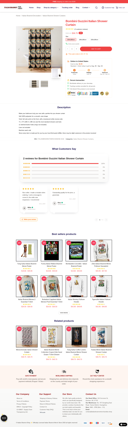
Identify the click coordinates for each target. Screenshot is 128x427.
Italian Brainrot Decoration (31, 16)
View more (64, 313)
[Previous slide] (19, 49)
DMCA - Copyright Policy (24, 407)
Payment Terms (45, 401)
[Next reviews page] (106, 220)
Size (67, 36)
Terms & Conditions (23, 401)
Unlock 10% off (4, 418)
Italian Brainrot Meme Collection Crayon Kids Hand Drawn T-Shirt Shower (51, 352)
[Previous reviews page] (96, 220)
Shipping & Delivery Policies (48, 398)
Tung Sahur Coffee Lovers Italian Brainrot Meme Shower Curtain (76, 352)
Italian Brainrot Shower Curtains (54, 16)
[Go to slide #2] (44, 84)
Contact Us (43, 407)
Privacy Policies (21, 404)
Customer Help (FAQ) (47, 409)
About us (19, 398)
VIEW (27, 259)
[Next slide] (59, 49)
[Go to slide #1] (34, 84)
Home (18, 16)
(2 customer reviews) (81, 29)
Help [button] (124, 424)
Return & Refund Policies (48, 404)
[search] (96, 8)
